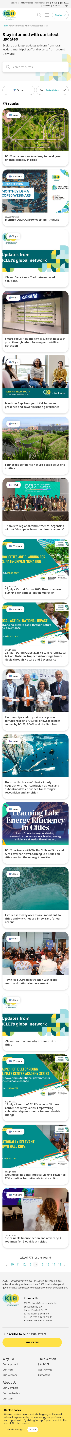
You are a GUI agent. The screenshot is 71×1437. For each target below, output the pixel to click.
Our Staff (7, 1398)
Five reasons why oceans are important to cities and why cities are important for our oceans (33, 918)
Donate (14, 2)
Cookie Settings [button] (15, 1429)
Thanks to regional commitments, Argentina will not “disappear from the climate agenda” (34, 527)
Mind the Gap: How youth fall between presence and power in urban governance (32, 405)
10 (12, 1264)
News (54, 2)
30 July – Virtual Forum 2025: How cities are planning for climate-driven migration (33, 591)
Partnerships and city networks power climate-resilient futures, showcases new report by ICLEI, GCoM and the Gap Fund (32, 720)
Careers (46, 5)
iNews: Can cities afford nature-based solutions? (30, 279)
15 (41, 1264)
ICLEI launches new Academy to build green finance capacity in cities (33, 158)
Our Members (10, 1387)
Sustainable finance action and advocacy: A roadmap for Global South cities (33, 1239)
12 (24, 1264)
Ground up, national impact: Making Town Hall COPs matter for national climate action (35, 1176)
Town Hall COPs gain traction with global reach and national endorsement (31, 981)
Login (66, 5)
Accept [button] (32, 1429)
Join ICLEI (64, 2)
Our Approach (10, 1364)
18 (59, 1264)
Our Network (9, 1374)
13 (30, 1264)
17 (53, 1264)
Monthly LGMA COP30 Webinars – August (32, 219)
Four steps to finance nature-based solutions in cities (35, 466)
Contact (56, 5)
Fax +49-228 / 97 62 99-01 (38, 1320)
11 (18, 1264)
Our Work (7, 1369)
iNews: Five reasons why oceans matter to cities (33, 1042)
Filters (20, 90)
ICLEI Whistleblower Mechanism (34, 2)
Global (59, 15)
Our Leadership (11, 1393)
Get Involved (45, 1369)
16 (47, 1264)
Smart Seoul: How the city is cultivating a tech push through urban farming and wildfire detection (35, 342)
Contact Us (44, 1374)
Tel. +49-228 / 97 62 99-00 (38, 1317)
